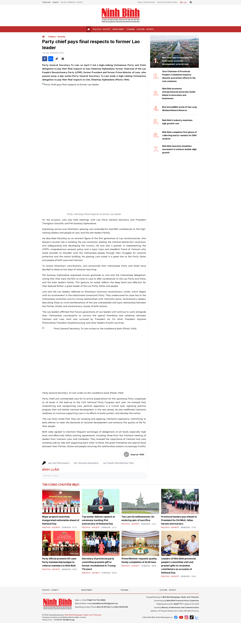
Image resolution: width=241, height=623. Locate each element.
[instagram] (186, 617)
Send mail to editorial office (167, 2)
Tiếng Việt (46, 2)
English (56, 2)
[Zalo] (197, 617)
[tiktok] (192, 617)
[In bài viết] (62, 58)
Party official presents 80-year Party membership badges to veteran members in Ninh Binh (59, 562)
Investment (118, 29)
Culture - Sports (145, 29)
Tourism (130, 29)
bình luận (50, 469)
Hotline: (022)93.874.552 (146, 2)
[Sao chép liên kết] (56, 58)
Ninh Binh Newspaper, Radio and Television (83, 615)
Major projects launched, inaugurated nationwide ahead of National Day (60, 520)
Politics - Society (102, 29)
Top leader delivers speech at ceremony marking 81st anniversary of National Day (98, 520)
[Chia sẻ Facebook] (44, 58)
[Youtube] (181, 617)
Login (184, 2)
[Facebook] (176, 617)
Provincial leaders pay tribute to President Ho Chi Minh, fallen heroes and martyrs (179, 520)
